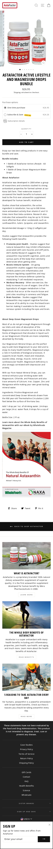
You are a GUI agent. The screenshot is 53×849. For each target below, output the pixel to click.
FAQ (26, 781)
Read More (26, 716)
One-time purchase (16, 107)
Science (26, 790)
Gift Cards (26, 772)
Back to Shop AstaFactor (28, 526)
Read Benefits (26, 657)
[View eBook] (26, 465)
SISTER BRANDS (26, 803)
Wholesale (26, 795)
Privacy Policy (26, 749)
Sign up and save (26, 812)
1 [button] (20, 69)
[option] (26, 39)
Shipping (17, 92)
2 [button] (22, 70)
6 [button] (31, 70)
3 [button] (24, 70)
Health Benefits (26, 785)
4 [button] (27, 70)
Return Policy (26, 758)
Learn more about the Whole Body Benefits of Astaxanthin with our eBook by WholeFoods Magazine (24, 425)
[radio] (5, 107)
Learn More (26, 595)
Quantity (26, 129)
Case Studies (26, 745)
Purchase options (10, 102)
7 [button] (33, 70)
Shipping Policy (26, 763)
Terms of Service (26, 754)
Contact (26, 776)
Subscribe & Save (19, 114)
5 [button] (29, 70)
